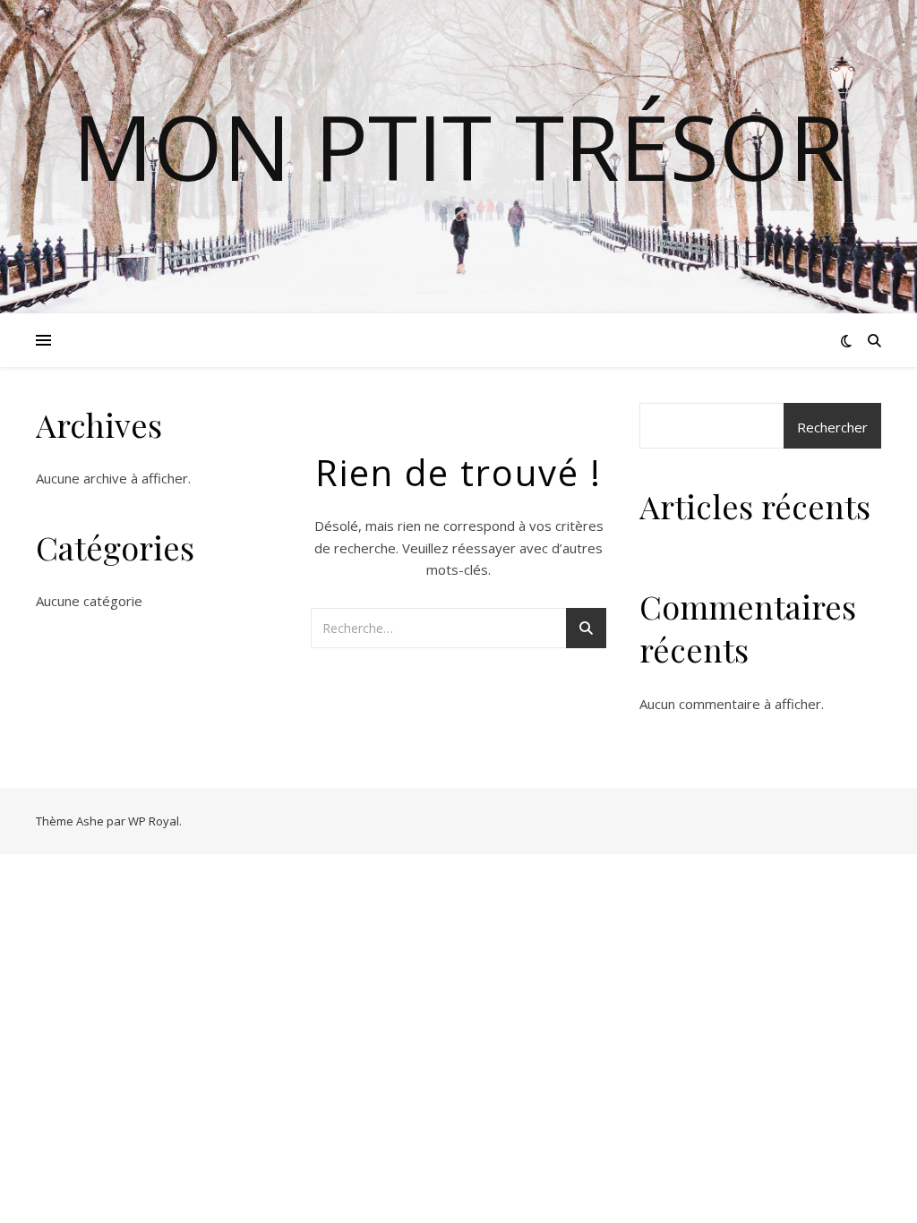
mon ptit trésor (458, 146)
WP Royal (153, 821)
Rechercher (832, 427)
